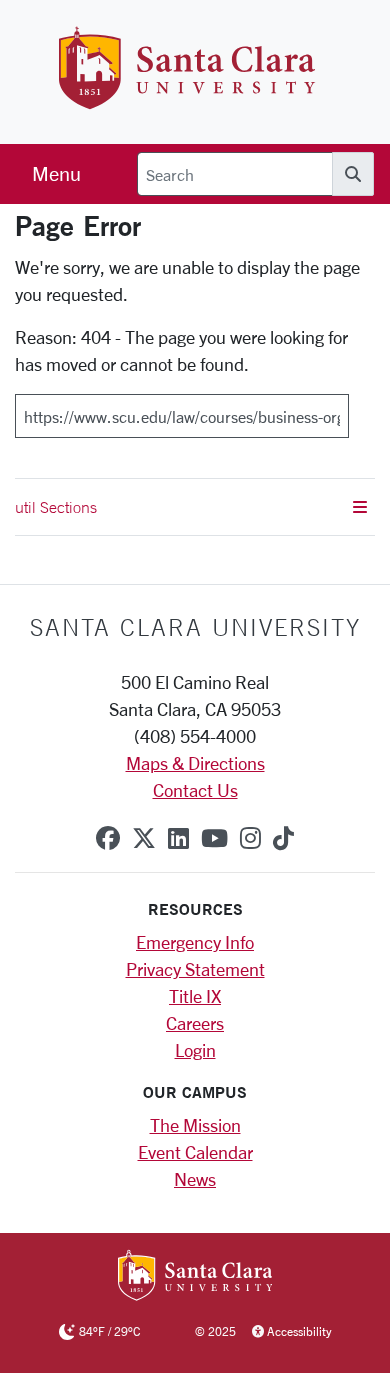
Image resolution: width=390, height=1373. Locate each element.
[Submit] (362, 409)
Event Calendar (195, 1152)
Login (195, 1050)
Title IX (195, 996)
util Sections (56, 507)
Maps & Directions (195, 763)
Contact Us (195, 790)
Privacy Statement (195, 969)
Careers (195, 1023)
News (195, 1179)
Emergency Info (195, 942)
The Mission (195, 1125)
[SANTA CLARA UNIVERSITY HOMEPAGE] (195, 1277)
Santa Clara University (195, 627)
